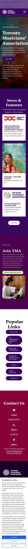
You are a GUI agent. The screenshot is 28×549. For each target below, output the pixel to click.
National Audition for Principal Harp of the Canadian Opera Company (13, 127)
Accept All (14, 537)
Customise (14, 541)
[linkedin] (18, 2)
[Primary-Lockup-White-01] (9, 9)
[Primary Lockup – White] (12, 469)
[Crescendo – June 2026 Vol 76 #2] (14, 158)
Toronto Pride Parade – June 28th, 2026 (12, 204)
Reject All (14, 545)
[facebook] (10, 2)
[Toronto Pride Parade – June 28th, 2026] (14, 195)
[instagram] (15, 2)
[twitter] (12, 2)
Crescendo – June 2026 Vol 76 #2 (12, 177)
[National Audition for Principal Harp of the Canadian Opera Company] (14, 118)
